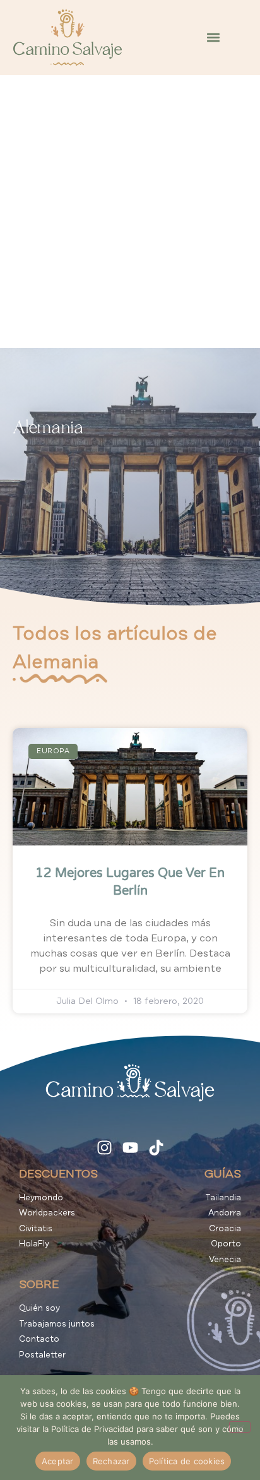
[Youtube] (130, 1147)
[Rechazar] (240, 1427)
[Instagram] (104, 1147)
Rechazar (111, 1461)
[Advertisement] (130, 211)
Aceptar (58, 1461)
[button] (213, 37)
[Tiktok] (156, 1147)
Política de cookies (187, 1461)
